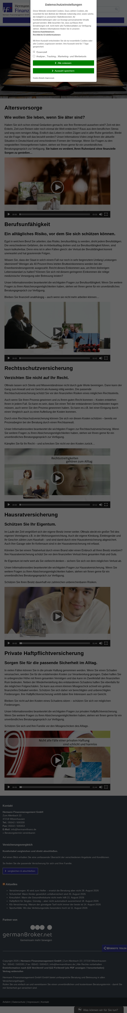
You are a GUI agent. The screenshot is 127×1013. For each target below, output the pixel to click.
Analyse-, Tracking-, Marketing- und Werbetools (61, 56)
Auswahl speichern (64, 70)
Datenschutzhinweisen (43, 32)
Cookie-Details (39, 78)
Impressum (49, 78)
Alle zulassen (64, 63)
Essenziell (41, 52)
